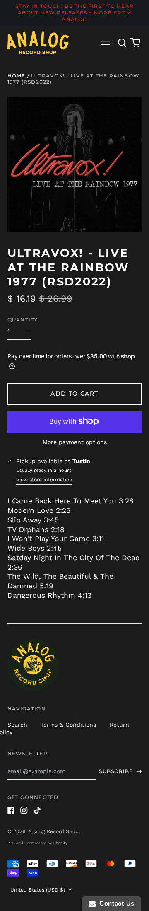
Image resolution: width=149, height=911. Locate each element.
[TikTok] (37, 810)
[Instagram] (24, 810)
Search (17, 724)
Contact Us (115, 903)
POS (11, 843)
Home (16, 75)
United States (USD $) (38, 890)
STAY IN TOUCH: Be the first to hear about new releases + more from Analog (74, 12)
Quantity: (23, 320)
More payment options (75, 442)
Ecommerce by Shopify (45, 843)
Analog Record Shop (53, 831)
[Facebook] (11, 810)
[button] (122, 42)
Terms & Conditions (68, 724)
